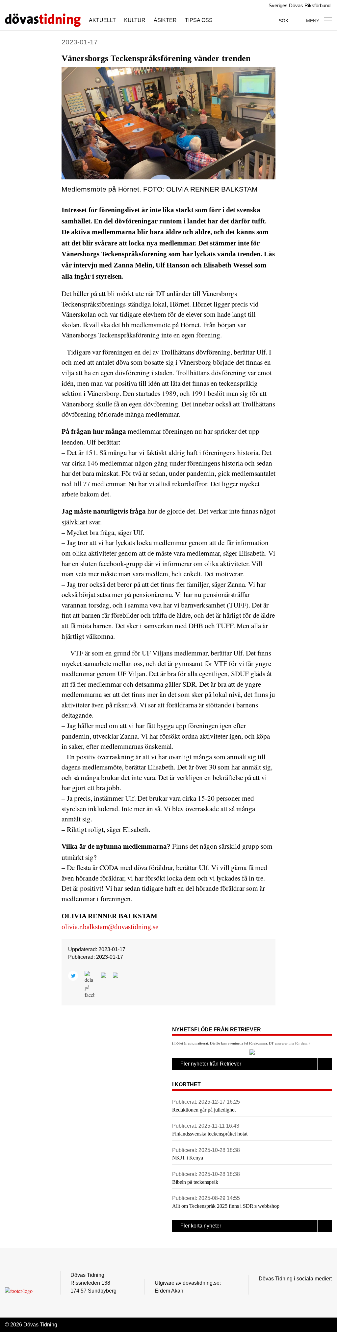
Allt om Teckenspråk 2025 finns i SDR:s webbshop (225, 1206)
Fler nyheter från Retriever (210, 1064)
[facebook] (275, 1288)
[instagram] (262, 1288)
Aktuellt (102, 20)
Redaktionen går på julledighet (204, 1110)
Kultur (134, 20)
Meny (313, 20)
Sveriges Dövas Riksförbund (298, 5)
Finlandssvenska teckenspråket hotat (209, 1134)
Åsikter (165, 20)
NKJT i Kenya (187, 1157)
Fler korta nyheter (200, 1226)
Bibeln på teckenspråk (195, 1182)
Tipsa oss (199, 20)
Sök (284, 20)
